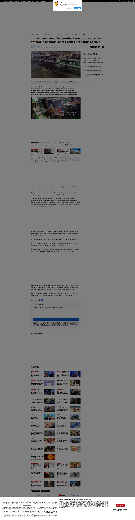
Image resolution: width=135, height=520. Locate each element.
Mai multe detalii (27, 505)
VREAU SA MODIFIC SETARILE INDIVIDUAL (120, 510)
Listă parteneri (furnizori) (65, 509)
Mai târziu (69, 8)
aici (37, 512)
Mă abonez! (77, 8)
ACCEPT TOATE (120, 505)
